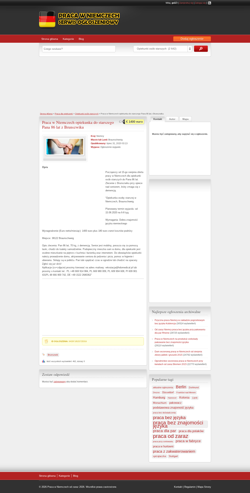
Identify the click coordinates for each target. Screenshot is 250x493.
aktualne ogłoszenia (163, 387)
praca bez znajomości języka (178, 424)
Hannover (172, 398)
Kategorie (68, 38)
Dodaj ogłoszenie (192, 38)
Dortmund (194, 387)
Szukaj (201, 48)
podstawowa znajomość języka (173, 407)
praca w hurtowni (163, 446)
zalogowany (60, 381)
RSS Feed (209, 2)
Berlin (181, 387)
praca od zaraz (170, 436)
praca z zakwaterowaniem (174, 451)
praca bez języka (169, 418)
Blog (81, 38)
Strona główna (49, 38)
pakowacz (175, 402)
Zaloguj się (200, 3)
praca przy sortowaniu (163, 441)
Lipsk (194, 398)
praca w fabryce (188, 441)
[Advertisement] (125, 84)
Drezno (156, 392)
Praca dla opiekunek (64, 114)
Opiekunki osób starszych (86, 114)
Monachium (160, 402)
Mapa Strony (204, 486)
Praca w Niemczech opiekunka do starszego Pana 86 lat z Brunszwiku (78, 125)
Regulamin (189, 486)
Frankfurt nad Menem (186, 392)
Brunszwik (53, 355)
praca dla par (164, 431)
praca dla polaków (191, 431)
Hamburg (159, 397)
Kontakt (178, 486)
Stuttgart (173, 456)
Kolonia (184, 397)
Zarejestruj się (186, 3)
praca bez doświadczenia (164, 413)
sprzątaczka (159, 456)
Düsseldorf (168, 392)
